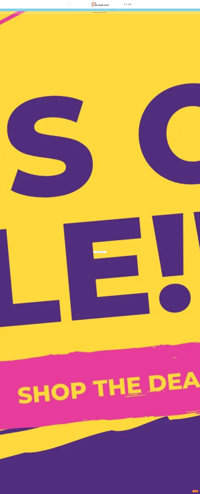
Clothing (92, 9)
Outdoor (99, 9)
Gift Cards (118, 9)
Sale (112, 9)
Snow (80, 9)
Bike (86, 9)
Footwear (106, 9)
